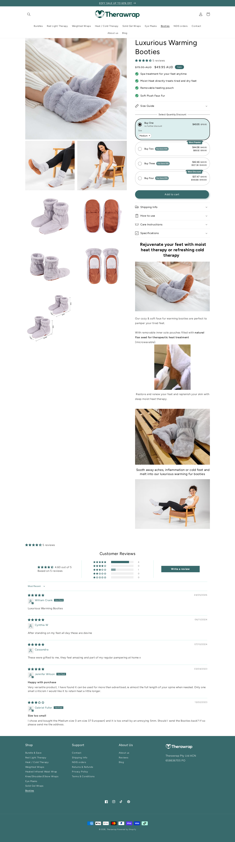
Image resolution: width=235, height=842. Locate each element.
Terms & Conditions (83, 776)
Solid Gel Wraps (34, 786)
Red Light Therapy (35, 757)
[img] (36, 595)
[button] (29, 14)
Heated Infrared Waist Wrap (41, 772)
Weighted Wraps (34, 767)
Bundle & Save (33, 753)
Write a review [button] (180, 568)
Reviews (123, 757)
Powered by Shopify (126, 829)
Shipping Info (79, 757)
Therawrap (112, 829)
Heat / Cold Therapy (37, 762)
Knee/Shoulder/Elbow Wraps (42, 776)
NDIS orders (79, 762)
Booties (29, 790)
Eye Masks (31, 781)
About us (124, 753)
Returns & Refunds (82, 767)
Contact (76, 753)
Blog (121, 762)
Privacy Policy (80, 772)
